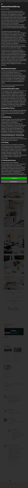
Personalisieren (14, 181)
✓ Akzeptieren (14, 178)
